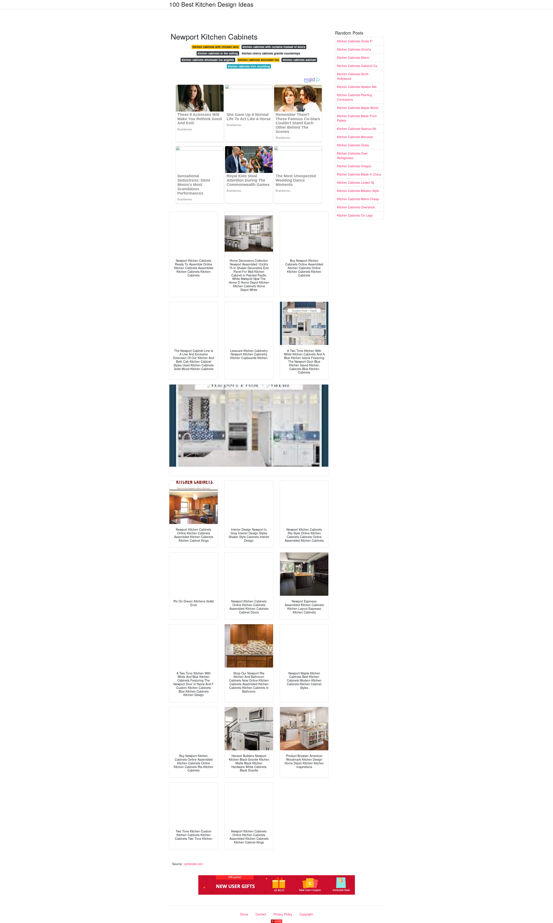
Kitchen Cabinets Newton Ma (357, 87)
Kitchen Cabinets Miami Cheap (358, 199)
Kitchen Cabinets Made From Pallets (357, 118)
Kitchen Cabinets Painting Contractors (354, 97)
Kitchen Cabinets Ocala (353, 145)
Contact (261, 914)
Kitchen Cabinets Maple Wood (357, 107)
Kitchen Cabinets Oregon (354, 166)
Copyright (306, 914)
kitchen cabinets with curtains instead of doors (274, 47)
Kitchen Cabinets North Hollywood (353, 76)
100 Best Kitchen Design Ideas (211, 4)
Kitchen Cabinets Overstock (356, 207)
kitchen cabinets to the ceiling (218, 53)
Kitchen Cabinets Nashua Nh (356, 128)
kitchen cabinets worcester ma (258, 60)
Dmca (244, 914)
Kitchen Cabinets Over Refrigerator (352, 155)
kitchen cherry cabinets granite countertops (271, 53)
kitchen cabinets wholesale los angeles (208, 60)
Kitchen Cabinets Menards (355, 137)
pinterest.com (193, 864)
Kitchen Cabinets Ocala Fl (354, 41)
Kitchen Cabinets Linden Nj (355, 182)
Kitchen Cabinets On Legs (355, 215)
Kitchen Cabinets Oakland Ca (357, 66)
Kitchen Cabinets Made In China (359, 174)
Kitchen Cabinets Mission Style (358, 190)
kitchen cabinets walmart (299, 60)
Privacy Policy (282, 914)
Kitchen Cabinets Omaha (354, 49)
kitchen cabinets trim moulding (249, 66)
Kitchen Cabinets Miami (353, 57)
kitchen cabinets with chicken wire (215, 47)
